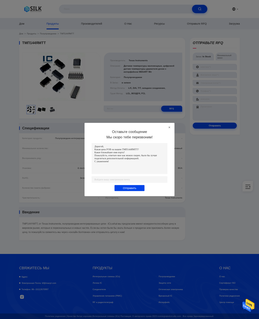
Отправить (129, 188)
